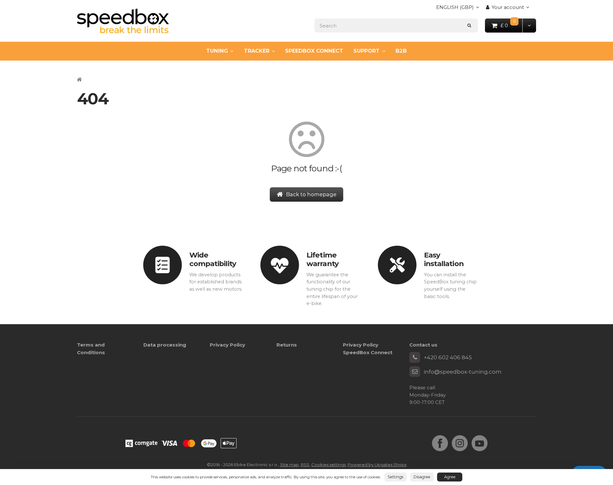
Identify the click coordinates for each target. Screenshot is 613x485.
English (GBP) (455, 9)
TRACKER (256, 51)
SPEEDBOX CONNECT (314, 51)
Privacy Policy (227, 345)
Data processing (164, 345)
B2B (401, 51)
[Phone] (414, 357)
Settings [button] (395, 476)
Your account (508, 7)
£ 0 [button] (512, 25)
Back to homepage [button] (311, 194)
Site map (289, 464)
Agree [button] (450, 476)
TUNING (217, 51)
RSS (305, 464)
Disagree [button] (421, 476)
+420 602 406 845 (448, 357)
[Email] (414, 371)
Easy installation (444, 259)
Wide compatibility (212, 259)
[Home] (123, 21)
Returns (286, 345)
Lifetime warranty (322, 259)
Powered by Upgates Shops (377, 464)
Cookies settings (328, 464)
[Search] (469, 25)
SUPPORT (366, 51)
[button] (529, 25)
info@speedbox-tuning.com (463, 372)
